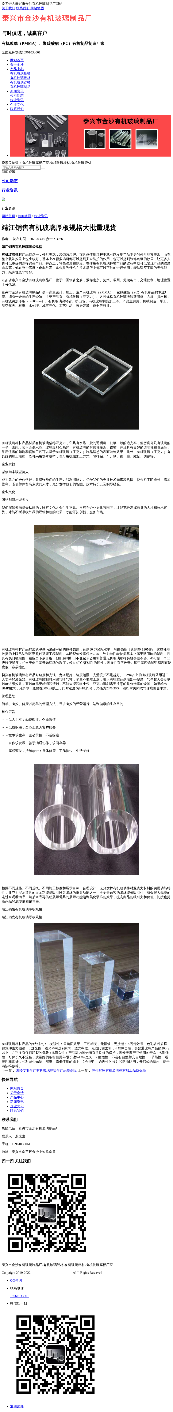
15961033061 (19, 1296)
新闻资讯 (17, 91)
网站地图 (37, 8)
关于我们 (8, 8)
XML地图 (157, 1272)
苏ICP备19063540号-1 (119, 1272)
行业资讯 (17, 100)
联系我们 (23, 8)
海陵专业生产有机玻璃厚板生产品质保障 (46, 1070)
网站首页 (17, 60)
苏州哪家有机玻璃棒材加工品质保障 (119, 1070)
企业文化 (17, 104)
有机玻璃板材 (20, 73)
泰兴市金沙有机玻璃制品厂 (51, 1272)
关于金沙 (17, 64)
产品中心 (17, 69)
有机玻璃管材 (20, 82)
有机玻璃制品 (20, 87)
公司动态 (17, 95)
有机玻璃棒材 (20, 78)
